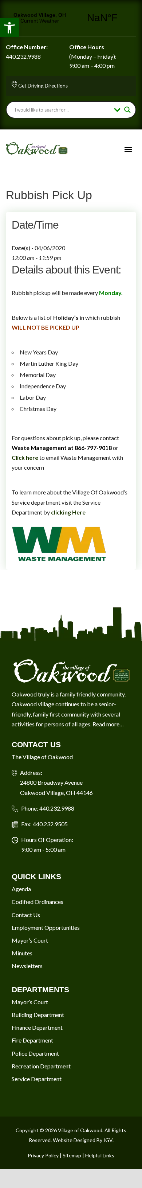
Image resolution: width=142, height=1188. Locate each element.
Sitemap (72, 1155)
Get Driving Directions (43, 86)
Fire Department (32, 1040)
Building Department (38, 1014)
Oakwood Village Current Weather (71, 18)
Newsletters (27, 965)
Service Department (37, 1078)
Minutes (22, 953)
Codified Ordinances (37, 901)
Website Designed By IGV (83, 1140)
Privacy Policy (43, 1155)
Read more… (108, 724)
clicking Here (68, 512)
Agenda (21, 888)
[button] (9, 27)
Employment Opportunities (46, 927)
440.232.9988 (23, 56)
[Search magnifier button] (127, 110)
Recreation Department (41, 1066)
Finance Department (37, 1027)
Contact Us (26, 914)
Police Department (35, 1053)
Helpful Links (99, 1155)
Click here (25, 457)
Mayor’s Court (30, 940)
